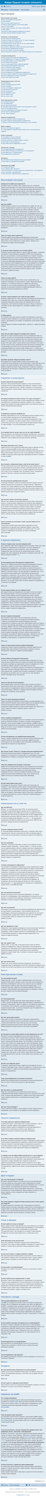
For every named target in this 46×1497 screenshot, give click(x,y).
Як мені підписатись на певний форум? (11, 152)
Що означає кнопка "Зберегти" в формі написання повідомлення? (19, 74)
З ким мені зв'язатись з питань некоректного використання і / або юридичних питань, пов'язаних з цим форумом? (22, 171)
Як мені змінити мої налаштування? (11, 38)
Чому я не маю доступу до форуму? (11, 67)
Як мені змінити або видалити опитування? (12, 65)
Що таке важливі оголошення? (9, 89)
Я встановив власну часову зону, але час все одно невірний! (17, 43)
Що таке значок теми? (7, 96)
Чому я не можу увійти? (7, 26)
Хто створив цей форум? (8, 167)
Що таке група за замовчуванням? (10, 111)
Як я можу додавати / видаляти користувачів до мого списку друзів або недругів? (20, 130)
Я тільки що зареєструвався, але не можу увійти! (14, 24)
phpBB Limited (14, 1401)
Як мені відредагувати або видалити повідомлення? (15, 59)
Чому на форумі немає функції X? (10, 168)
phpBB (8, 456)
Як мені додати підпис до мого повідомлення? (13, 60)
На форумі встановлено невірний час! (11, 42)
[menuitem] (7, 6)
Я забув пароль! (5, 29)
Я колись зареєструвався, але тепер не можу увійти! (15, 28)
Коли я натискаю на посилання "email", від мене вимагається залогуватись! (21, 51)
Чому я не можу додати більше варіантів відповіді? (14, 64)
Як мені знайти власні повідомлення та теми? (13, 143)
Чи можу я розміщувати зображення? (11, 88)
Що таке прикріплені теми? (8, 92)
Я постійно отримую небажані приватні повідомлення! (15, 120)
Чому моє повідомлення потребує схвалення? (13, 75)
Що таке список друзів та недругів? (10, 128)
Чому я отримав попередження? (10, 70)
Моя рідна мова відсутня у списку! (10, 45)
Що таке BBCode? (6, 83)
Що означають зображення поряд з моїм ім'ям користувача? (17, 46)
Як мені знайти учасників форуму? (10, 142)
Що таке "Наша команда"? (8, 113)
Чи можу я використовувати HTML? (10, 84)
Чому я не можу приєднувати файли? (11, 69)
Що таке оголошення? (7, 91)
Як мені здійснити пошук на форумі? (11, 137)
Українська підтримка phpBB (32, 1491)
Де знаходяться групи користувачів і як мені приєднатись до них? (19, 106)
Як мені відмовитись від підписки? (10, 154)
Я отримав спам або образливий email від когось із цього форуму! (19, 122)
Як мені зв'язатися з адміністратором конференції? (15, 173)
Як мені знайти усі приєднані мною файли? (12, 161)
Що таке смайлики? (6, 86)
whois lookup (29, 1437)
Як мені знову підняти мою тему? (10, 77)
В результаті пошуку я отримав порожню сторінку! (14, 140)
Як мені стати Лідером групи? (9, 108)
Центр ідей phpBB (6, 1420)
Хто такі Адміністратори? (7, 101)
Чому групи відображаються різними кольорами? (14, 110)
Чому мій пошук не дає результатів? (11, 138)
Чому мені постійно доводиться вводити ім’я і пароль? (15, 31)
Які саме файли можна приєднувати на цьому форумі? (16, 159)
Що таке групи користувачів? (9, 105)
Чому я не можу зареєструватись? (10, 23)
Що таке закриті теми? (7, 94)
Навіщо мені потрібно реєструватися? (11, 19)
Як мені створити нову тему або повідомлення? (14, 57)
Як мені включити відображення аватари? (12, 48)
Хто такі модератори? (7, 103)
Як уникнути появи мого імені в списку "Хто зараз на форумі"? (18, 40)
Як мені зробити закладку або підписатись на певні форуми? (17, 150)
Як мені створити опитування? (9, 62)
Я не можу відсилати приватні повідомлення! (13, 119)
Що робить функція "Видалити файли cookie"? (13, 33)
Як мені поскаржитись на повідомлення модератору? (15, 72)
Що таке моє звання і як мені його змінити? (12, 50)
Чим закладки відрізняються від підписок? (12, 149)
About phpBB (5, 1407)
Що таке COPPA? (5, 21)
